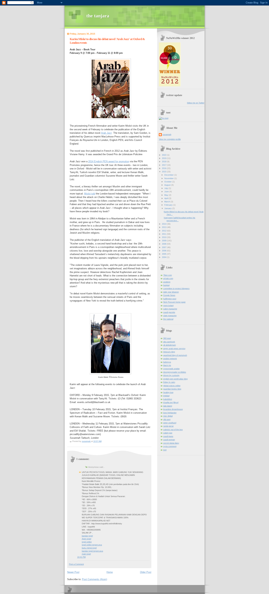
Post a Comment (76, 564)
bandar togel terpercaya (92, 551)
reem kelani (168, 305)
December (169, 175)
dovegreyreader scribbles (174, 372)
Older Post (145, 572)
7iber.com (167, 275)
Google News (169, 295)
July (166, 188)
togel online (87, 542)
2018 (164, 161)
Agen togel (86, 539)
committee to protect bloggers (176, 288)
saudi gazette (169, 312)
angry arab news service (174, 348)
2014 (164, 224)
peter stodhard (169, 423)
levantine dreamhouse (173, 409)
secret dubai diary (171, 443)
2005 (164, 254)
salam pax (167, 433)
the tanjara (97, 15)
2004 (164, 257)
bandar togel (87, 536)
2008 (164, 244)
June (166, 191)
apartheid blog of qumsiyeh (175, 355)
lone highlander (170, 413)
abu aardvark (169, 342)
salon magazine (170, 309)
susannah (166, 134)
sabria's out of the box (173, 429)
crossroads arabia (171, 369)
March (167, 202)
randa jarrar (168, 426)
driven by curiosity (171, 375)
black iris (167, 365)
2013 (164, 227)
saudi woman (169, 440)
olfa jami (166, 419)
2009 (164, 240)
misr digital (168, 416)
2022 (164, 155)
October (168, 182)
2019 (164, 158)
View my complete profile (170, 139)
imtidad (166, 396)
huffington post (169, 299)
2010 (164, 237)
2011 (164, 234)
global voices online (171, 386)
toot (165, 450)
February (168, 205)
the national (168, 319)
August (167, 185)
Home (110, 572)
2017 (164, 165)
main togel (86, 554)
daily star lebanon (171, 292)
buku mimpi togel (89, 548)
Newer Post (73, 572)
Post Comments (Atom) (94, 579)
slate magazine (170, 315)
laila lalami (167, 406)
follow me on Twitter (195, 103)
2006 (164, 251)
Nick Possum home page (174, 302)
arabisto (166, 282)
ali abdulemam (169, 345)
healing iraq (168, 392)
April (166, 198)
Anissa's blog (169, 352)
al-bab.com (168, 278)
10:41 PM (81, 557)
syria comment (169, 446)
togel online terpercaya (92, 545)
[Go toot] (163, 118)
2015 (164, 171)
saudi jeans (168, 436)
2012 (164, 231)
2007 (164, 247)
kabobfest (167, 399)
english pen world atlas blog (175, 379)
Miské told (89, 193)
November (169, 178)
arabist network (170, 358)
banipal (166, 285)
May (166, 195)
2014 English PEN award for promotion (108, 161)
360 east (167, 338)
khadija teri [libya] (170, 402)
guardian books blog (172, 389)
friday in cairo (169, 382)
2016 (164, 168)
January (168, 208)
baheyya (167, 362)
